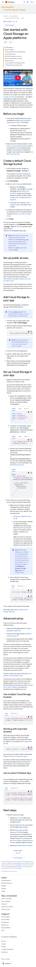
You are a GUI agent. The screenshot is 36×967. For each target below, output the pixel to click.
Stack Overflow (5, 919)
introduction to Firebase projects (17, 756)
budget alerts (18, 825)
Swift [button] (20, 408)
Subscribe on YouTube (7, 906)
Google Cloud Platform (7, 949)
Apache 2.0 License (22, 865)
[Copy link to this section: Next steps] (18, 810)
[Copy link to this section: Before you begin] (25, 114)
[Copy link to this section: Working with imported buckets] (13, 732)
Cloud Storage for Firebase (14, 10)
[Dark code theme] (28, 331)
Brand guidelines (5, 927)
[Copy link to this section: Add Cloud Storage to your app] (16, 301)
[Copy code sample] (31, 331)
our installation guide (16, 312)
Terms (3, 959)
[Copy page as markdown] (10, 42)
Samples (3, 886)
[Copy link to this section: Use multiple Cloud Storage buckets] (13, 697)
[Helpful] (13, 21)
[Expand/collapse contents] (14, 47)
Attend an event (5, 909)
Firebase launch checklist (24, 845)
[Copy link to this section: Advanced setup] (25, 619)
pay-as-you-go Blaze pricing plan (17, 146)
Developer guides (6, 880)
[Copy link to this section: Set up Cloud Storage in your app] (16, 375)
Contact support (5, 917)
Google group (5, 922)
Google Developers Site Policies (13, 866)
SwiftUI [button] (14, 408)
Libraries (3, 888)
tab (13, 226)
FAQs (16, 250)
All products (4, 952)
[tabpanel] (21, 417)
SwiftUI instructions (18, 465)
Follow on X (4, 904)
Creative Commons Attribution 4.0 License (17, 863)
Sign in (32, 2)
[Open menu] (2, 2)
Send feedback (9, 25)
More (25, 408)
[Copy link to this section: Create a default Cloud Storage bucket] (24, 164)
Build (23, 18)
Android (3, 941)
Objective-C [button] (21, 586)
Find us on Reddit (5, 901)
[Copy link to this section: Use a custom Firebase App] (5, 776)
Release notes (5, 925)
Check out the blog (6, 898)
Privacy (8, 959)
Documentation (7, 7)
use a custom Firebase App (11, 687)
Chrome (3, 944)
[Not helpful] (16, 21)
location (14, 184)
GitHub (3, 891)
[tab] (13, 409)
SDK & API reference (6, 883)
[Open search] (24, 2)
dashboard (22, 840)
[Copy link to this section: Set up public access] (30, 258)
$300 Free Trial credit (13, 154)
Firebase (5, 16)
